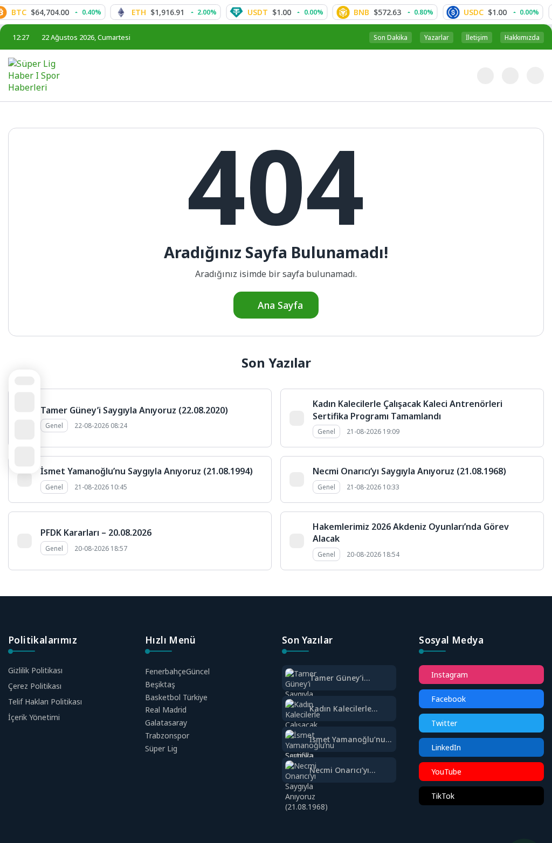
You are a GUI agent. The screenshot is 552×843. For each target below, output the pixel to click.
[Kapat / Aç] (24, 457)
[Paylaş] (24, 429)
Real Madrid (166, 709)
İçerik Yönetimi (34, 717)
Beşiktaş (160, 684)
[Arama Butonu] (510, 75)
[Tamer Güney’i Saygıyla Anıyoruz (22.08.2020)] (306, 694)
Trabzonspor (167, 735)
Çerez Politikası (34, 686)
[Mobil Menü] (460, 75)
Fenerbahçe (177, 671)
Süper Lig (161, 748)
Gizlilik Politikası (35, 670)
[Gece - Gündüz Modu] (485, 81)
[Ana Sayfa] (24, 402)
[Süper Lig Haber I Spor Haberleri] (97, 75)
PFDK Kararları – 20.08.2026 (95, 532)
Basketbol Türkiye (176, 697)
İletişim (477, 37)
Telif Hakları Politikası (45, 701)
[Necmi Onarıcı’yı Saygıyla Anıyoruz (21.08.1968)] (306, 786)
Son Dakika (391, 37)
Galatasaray (166, 722)
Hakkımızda (522, 37)
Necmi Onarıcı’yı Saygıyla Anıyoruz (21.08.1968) (409, 471)
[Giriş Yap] (535, 75)
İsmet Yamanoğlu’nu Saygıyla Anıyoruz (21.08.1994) (146, 471)
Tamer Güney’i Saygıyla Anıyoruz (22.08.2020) (134, 410)
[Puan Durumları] (24, 380)
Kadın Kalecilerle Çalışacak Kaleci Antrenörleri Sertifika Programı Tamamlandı (407, 410)
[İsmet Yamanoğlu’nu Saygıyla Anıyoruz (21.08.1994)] (309, 755)
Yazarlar (436, 37)
